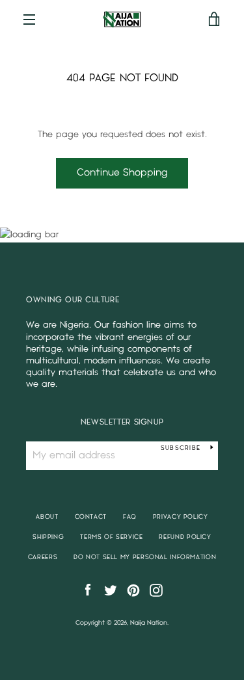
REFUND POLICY (185, 537)
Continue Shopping (122, 172)
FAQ (130, 517)
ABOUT (47, 517)
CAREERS (42, 557)
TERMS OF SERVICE (111, 537)
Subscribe (180, 448)
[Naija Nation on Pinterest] (133, 590)
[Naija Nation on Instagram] (156, 590)
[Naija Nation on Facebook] (87, 590)
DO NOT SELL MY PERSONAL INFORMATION (145, 557)
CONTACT (91, 517)
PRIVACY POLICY (180, 517)
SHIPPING (48, 537)
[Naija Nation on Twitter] (110, 590)
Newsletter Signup (122, 422)
